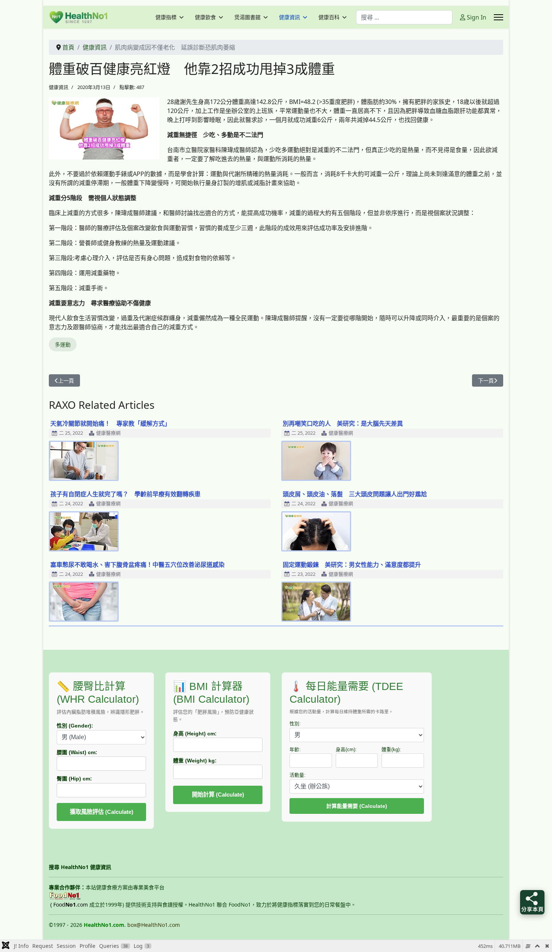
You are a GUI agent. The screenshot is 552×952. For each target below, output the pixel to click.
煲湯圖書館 (247, 17)
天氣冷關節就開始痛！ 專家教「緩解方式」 (110, 423)
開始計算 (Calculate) (218, 794)
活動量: (298, 775)
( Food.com (69, 904)
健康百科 (328, 17)
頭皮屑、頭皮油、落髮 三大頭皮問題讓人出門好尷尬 (355, 494)
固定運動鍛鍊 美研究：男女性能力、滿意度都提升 (352, 564)
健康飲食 (205, 17)
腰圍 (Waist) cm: (77, 752)
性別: (295, 723)
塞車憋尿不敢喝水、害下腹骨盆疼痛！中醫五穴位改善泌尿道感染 (137, 564)
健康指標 (165, 17)
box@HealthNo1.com (153, 924)
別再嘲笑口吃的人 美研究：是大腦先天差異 (343, 423)
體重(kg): (391, 749)
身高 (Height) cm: (195, 734)
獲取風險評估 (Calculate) (101, 812)
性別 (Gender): (75, 726)
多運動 (63, 344)
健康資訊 (289, 17)
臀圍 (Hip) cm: (74, 779)
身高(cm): (346, 749)
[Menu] (498, 17)
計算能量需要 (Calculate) (356, 806)
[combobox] (404, 17)
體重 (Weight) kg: (195, 761)
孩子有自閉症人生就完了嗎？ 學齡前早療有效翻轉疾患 (125, 494)
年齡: (295, 749)
